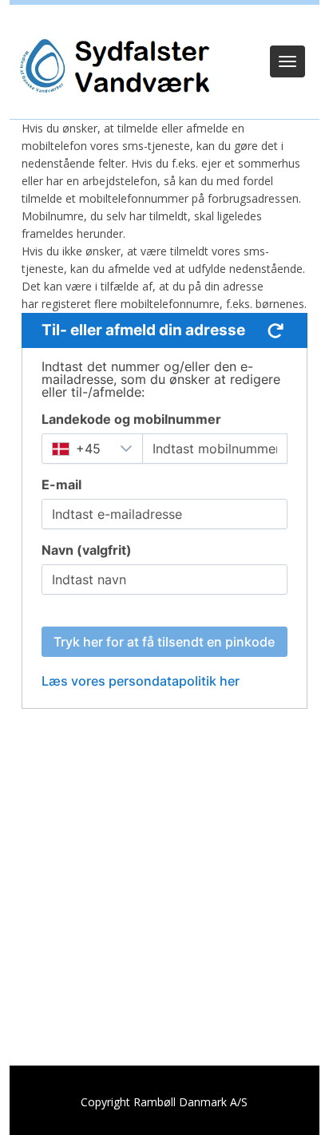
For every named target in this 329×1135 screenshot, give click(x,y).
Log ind (165, 25)
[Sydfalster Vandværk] (113, 65)
